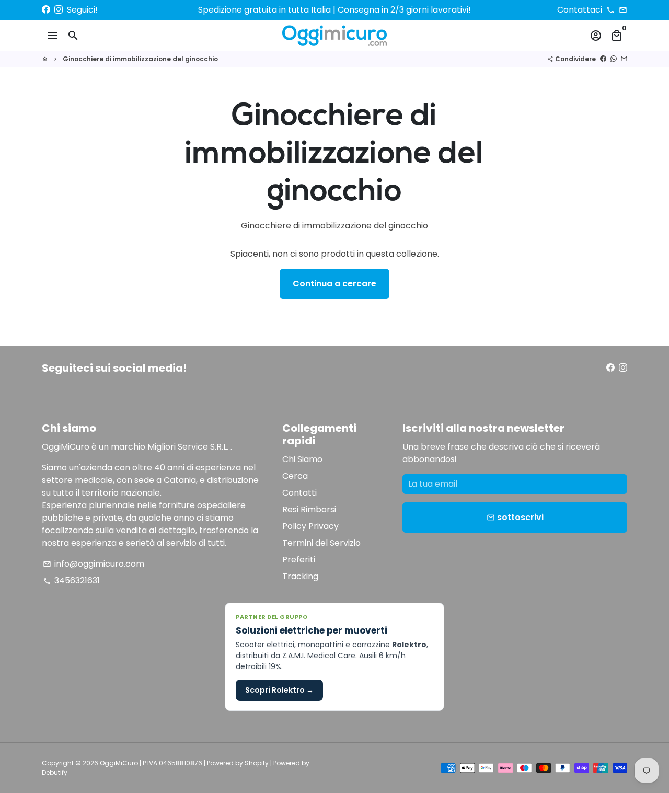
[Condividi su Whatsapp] (613, 58)
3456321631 (71, 580)
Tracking (300, 576)
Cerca (295, 476)
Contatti (299, 493)
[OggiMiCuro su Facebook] (46, 10)
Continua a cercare (334, 284)
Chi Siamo (302, 459)
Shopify (257, 762)
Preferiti (298, 560)
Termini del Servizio (321, 543)
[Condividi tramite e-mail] (624, 58)
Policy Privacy (310, 526)
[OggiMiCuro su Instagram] (58, 10)
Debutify (54, 772)
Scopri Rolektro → (279, 690)
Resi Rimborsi (309, 509)
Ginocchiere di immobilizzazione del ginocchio (140, 58)
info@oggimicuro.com (93, 564)
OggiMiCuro (119, 762)
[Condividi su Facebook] (603, 58)
